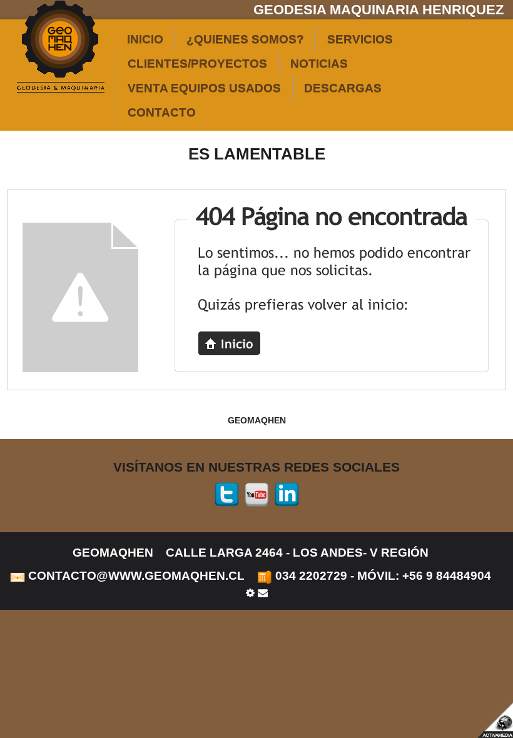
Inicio (145, 39)
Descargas (343, 87)
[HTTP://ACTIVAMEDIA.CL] (494, 719)
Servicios (360, 39)
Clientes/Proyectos (197, 63)
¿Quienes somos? (245, 39)
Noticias (319, 63)
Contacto (162, 112)
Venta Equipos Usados (204, 87)
